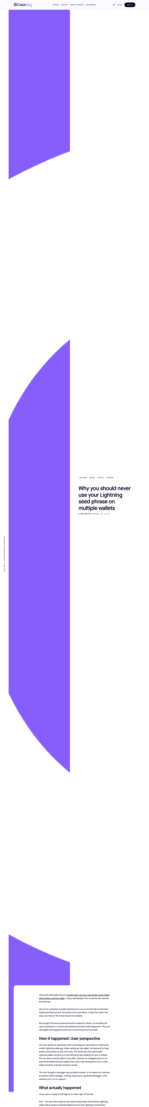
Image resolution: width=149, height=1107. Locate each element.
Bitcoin (56, 5)
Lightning (110, 477)
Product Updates (77, 5)
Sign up (130, 5)
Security (64, 5)
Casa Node (83, 477)
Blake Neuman (86, 514)
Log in (119, 5)
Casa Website (91, 5)
